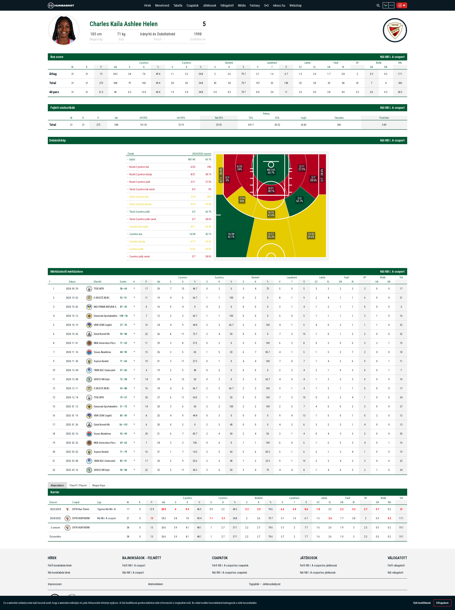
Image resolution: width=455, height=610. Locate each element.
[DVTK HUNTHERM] (395, 30)
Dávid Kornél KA (102, 334)
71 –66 (123, 361)
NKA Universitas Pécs (105, 343)
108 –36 (123, 315)
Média (242, 5)
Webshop (296, 5)
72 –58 (123, 379)
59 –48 (123, 334)
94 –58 (123, 470)
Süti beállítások (422, 602)
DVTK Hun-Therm (80, 509)
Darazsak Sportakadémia (106, 315)
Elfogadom (442, 602)
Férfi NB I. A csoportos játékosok (318, 565)
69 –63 (123, 442)
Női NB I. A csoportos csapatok (230, 572)
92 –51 (123, 297)
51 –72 (123, 406)
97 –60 (123, 370)
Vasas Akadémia (102, 352)
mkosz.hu (279, 5)
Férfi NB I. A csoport (133, 565)
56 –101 (123, 424)
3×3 (266, 5)
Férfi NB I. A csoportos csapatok (230, 565)
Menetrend (162, 5)
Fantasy (255, 5)
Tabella (177, 5)
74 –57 (123, 397)
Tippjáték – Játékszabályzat (264, 584)
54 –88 (123, 388)
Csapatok (193, 5)
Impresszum (55, 584)
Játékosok (209, 5)
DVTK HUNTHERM (81, 518)
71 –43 (123, 343)
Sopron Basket (101, 361)
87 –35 (123, 306)
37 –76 (123, 324)
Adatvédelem (155, 584)
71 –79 (123, 451)
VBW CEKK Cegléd (103, 324)
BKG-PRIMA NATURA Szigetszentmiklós (114, 306)
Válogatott (227, 5)
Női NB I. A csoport (133, 572)
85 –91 (123, 460)
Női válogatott (395, 572)
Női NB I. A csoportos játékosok (318, 572)
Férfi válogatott (396, 565)
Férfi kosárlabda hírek (60, 565)
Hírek (147, 5)
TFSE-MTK (99, 288)
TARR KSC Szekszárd (104, 370)
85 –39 (123, 415)
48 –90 (123, 352)
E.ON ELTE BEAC (101, 297)
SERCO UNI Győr (102, 379)
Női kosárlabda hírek (59, 572)
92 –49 (123, 433)
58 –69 (123, 288)
